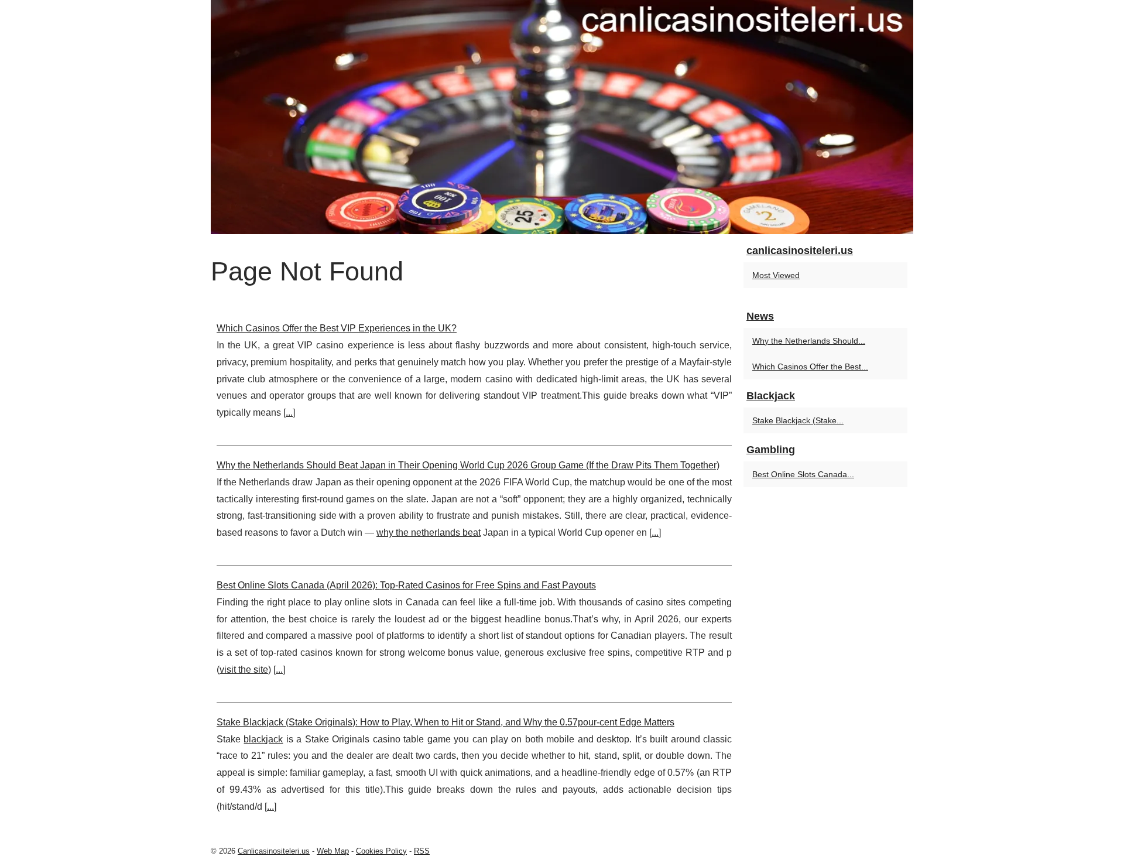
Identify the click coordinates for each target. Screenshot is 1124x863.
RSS (422, 851)
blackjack (263, 739)
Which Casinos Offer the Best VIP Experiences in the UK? (337, 328)
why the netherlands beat (428, 532)
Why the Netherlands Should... (808, 340)
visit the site (244, 669)
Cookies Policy (381, 851)
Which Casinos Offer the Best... (810, 366)
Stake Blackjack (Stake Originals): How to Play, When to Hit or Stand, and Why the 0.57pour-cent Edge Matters (445, 722)
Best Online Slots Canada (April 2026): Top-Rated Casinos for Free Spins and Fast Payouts (406, 585)
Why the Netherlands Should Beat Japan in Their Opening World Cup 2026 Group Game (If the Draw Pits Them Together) (468, 465)
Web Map (333, 851)
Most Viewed (776, 275)
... (289, 412)
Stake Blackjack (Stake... (798, 420)
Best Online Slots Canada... (803, 474)
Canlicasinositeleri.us (274, 851)
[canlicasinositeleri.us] (562, 117)
